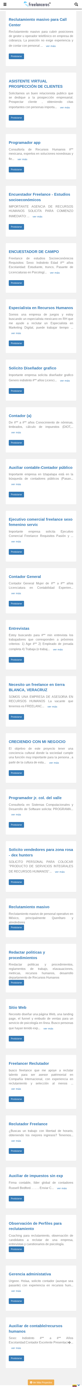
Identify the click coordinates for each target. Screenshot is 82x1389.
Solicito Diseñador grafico (32, 368)
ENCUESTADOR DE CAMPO (34, 252)
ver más (51, 45)
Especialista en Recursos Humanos (41, 308)
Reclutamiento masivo (29, 907)
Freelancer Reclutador (29, 1063)
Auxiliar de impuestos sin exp (36, 1176)
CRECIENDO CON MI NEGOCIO (37, 742)
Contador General (25, 577)
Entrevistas (19, 628)
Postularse (16, 56)
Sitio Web (17, 1007)
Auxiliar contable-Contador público (40, 467)
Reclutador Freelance (28, 1124)
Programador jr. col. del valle (35, 798)
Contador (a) (20, 416)
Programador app (24, 142)
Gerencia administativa (30, 1274)
